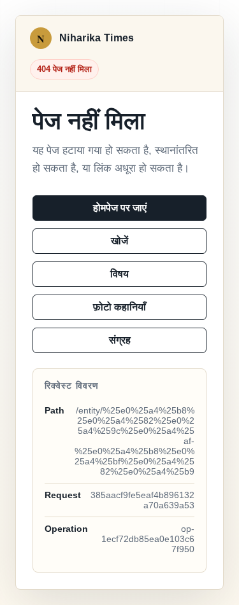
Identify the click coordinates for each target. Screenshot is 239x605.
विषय (119, 273)
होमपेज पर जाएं (120, 207)
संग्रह (120, 340)
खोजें (119, 240)
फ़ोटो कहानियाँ (119, 307)
